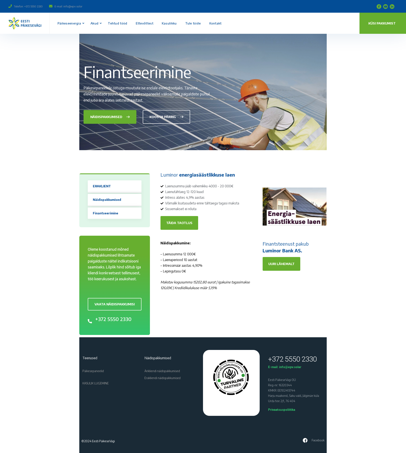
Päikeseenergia (69, 23)
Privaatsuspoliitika (281, 410)
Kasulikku (169, 23)
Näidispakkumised (107, 199)
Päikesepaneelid (93, 371)
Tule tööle (193, 23)
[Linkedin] (392, 6)
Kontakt (215, 23)
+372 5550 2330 (33, 6)
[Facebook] (379, 6)
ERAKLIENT (102, 186)
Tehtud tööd (117, 23)
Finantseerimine (105, 213)
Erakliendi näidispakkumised (162, 378)
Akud (94, 23)
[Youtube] (385, 6)
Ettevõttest (144, 23)
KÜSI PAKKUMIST (382, 23)
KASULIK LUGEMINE (95, 383)
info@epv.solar (72, 6)
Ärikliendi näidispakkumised (162, 371)
